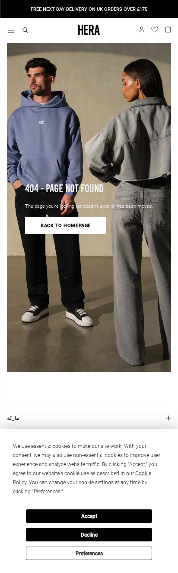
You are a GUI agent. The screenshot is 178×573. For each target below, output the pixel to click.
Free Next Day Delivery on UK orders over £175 (89, 9)
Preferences (89, 553)
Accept (89, 516)
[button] (25, 31)
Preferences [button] (47, 492)
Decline (89, 535)
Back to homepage (66, 226)
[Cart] (168, 28)
